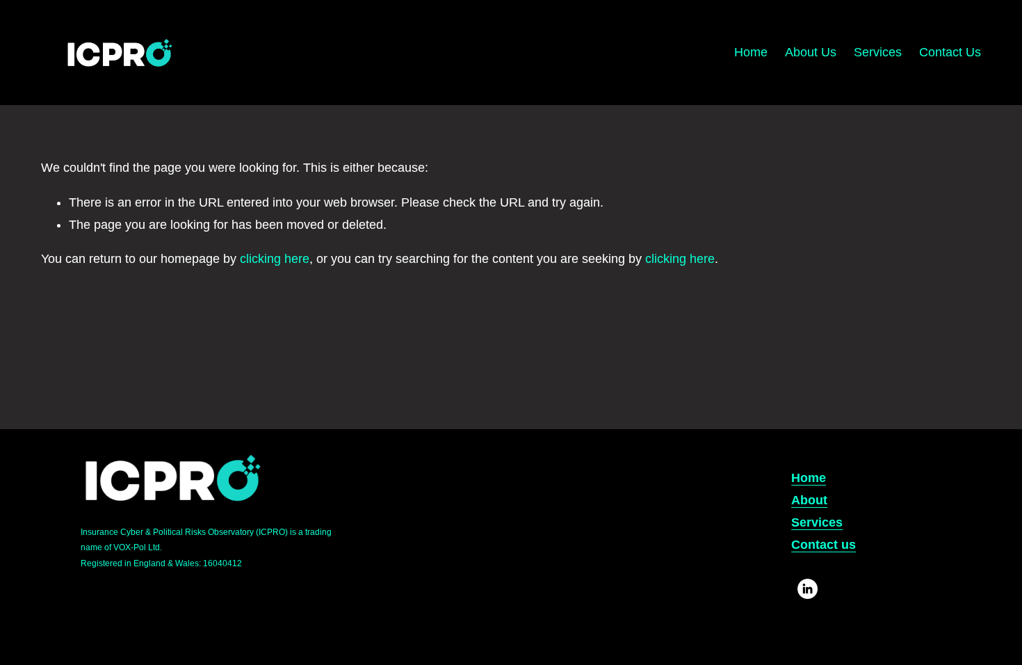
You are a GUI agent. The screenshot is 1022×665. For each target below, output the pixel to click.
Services (878, 52)
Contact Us (950, 52)
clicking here (274, 259)
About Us (810, 52)
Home (751, 52)
